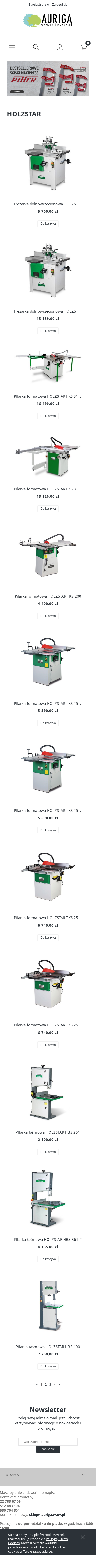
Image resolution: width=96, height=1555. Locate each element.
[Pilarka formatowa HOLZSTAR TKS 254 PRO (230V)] (48, 877)
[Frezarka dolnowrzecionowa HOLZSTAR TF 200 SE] (48, 270)
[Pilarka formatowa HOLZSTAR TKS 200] (48, 555)
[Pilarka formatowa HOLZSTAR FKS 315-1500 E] (48, 456)
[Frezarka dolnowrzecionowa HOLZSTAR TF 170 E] (48, 163)
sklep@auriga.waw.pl (47, 1514)
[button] (12, 47)
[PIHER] (48, 78)
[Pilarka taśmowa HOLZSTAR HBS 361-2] (48, 1199)
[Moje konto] (60, 48)
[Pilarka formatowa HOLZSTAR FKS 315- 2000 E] (48, 367)
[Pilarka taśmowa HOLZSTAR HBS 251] (48, 1092)
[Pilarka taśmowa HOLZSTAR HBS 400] (48, 1306)
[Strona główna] (48, 20)
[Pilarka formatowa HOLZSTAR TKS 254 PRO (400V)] (48, 984)
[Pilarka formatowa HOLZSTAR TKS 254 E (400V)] (48, 770)
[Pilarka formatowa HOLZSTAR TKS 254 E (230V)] (48, 663)
